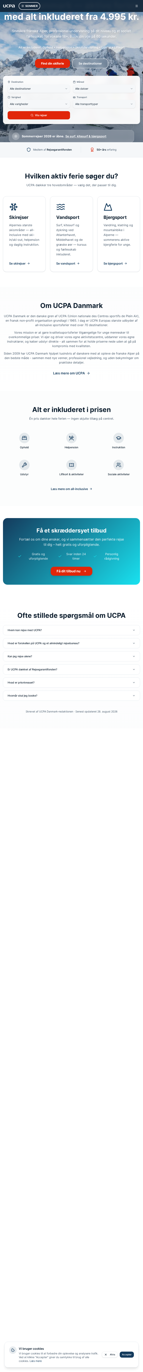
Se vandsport (65, 263)
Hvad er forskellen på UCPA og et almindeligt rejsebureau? (43, 643)
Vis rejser (41, 115)
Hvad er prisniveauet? (21, 682)
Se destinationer (90, 63)
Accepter (127, 1354)
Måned (80, 81)
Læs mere (36, 1360)
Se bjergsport (113, 263)
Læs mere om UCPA (69, 373)
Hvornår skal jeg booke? (22, 695)
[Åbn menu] (136, 6)
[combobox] (39, 89)
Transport (82, 97)
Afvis (112, 1354)
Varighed (16, 97)
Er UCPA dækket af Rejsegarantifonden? (32, 669)
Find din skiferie (52, 63)
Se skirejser (17, 263)
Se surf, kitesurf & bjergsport (85, 136)
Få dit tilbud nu (68, 571)
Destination (17, 81)
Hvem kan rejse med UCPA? (25, 630)
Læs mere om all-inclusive (69, 489)
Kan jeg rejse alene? (20, 656)
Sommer (31, 5)
